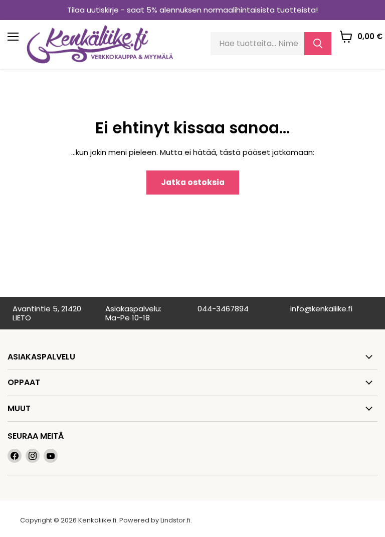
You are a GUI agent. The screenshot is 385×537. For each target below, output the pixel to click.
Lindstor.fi (175, 520)
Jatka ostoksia (193, 182)
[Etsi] (317, 43)
